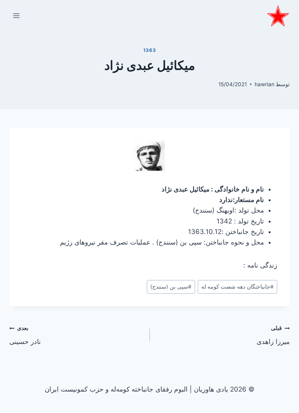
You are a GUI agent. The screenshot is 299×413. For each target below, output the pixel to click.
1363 (149, 50)
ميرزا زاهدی (273, 335)
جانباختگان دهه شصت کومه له (237, 287)
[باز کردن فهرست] (16, 15)
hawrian (264, 84)
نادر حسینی (25, 335)
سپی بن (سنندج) (171, 287)
